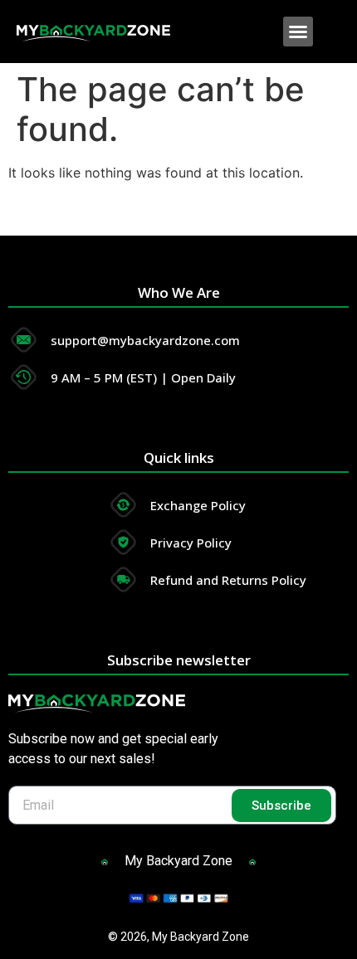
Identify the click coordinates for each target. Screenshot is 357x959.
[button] (298, 31)
